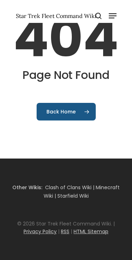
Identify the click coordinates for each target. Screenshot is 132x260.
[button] (113, 15)
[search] (98, 16)
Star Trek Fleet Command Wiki (56, 16)
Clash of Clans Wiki (68, 187)
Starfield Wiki (73, 195)
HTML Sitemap (91, 231)
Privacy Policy (40, 231)
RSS (65, 231)
